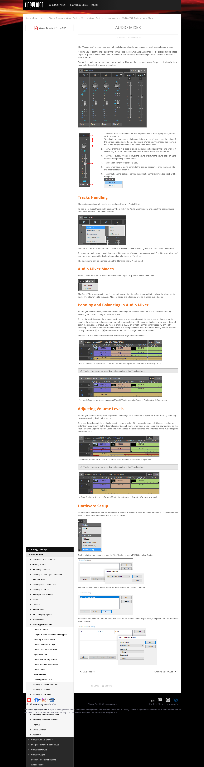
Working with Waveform (44, 639)
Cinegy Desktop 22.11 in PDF (52, 28)
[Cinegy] (34, 5)
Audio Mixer (148, 18)
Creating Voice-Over (43, 679)
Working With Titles (41, 689)
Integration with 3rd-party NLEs (45, 744)
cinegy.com (111, 704)
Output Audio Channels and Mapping (50, 634)
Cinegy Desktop (56, 18)
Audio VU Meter (41, 629)
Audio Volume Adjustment (45, 659)
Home (42, 18)
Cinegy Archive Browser (42, 739)
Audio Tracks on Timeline (45, 649)
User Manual (112, 18)
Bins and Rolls (39, 579)
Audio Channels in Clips (44, 644)
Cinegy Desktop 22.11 (76, 18)
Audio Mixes (39, 669)
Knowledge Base (79, 4)
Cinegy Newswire (39, 749)
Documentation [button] (57, 4)
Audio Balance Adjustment (46, 664)
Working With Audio (130, 18)
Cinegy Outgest (38, 754)
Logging (36, 724)
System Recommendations (43, 759)
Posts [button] (94, 4)
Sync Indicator (40, 654)
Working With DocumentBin (44, 684)
